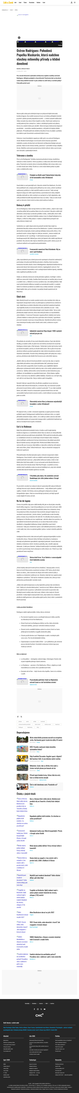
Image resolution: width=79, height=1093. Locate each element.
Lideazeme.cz (5, 10)
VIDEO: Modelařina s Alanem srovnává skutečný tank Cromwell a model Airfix (45, 938)
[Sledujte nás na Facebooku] (34, 1009)
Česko (25, 2)
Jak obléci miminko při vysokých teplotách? (38, 1049)
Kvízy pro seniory (7, 1046)
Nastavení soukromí (15, 1089)
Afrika (16, 10)
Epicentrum (5, 1040)
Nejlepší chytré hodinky (34, 1070)
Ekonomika (58, 1060)
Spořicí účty (57, 1066)
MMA (4, 1064)
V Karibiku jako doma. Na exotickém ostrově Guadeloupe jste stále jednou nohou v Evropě (44, 476)
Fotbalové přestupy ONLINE (20, 1030)
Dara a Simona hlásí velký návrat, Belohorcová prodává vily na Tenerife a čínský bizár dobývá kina (45, 801)
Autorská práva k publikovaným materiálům (16, 1087)
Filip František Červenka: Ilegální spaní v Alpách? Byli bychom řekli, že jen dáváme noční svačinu (46, 757)
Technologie (32, 1060)
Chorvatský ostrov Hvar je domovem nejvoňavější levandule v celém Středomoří (46, 402)
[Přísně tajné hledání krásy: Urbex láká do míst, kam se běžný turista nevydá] (22, 777)
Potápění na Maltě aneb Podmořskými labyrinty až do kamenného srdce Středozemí (45, 176)
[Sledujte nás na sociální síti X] (41, 1009)
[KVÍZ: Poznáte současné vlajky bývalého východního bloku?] (22, 749)
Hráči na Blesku (23, 1027)
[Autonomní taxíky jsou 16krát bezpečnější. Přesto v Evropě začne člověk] (22, 836)
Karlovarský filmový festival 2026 (36, 1040)
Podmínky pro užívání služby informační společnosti (38, 1087)
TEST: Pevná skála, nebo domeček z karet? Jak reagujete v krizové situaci (45, 923)
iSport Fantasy (31, 1027)
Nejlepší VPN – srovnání (34, 1072)
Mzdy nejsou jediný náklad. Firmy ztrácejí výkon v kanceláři (46, 846)
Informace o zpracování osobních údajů (58, 1087)
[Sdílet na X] (21, 716)
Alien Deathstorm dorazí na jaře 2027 (42, 912)
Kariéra (52, 1003)
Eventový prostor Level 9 (33, 1030)
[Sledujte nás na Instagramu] (38, 1009)
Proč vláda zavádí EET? (60, 1044)
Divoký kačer (58, 1051)
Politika (57, 1036)
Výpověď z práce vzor (59, 1049)
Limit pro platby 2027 (59, 1068)
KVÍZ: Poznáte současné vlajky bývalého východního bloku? (43, 748)
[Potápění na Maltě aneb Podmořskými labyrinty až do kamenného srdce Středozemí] (22, 177)
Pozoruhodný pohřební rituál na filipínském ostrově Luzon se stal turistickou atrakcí (44, 681)
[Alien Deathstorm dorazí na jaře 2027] (22, 914)
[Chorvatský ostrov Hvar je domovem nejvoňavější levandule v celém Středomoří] (22, 403)
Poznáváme (31, 2)
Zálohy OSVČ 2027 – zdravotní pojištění (63, 1075)
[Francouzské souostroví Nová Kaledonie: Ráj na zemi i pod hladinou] (22, 251)
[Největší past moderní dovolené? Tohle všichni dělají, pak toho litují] (22, 880)
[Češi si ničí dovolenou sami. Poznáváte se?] (22, 786)
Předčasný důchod (59, 1064)
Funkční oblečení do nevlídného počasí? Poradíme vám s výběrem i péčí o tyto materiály (45, 955)
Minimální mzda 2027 (59, 1072)
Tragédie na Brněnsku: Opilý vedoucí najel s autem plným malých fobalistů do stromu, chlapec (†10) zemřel (44, 892)
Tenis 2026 (5, 1070)
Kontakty (27, 1003)
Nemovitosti (52, 1027)
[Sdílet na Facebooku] (18, 716)
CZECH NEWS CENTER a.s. (45, 1083)
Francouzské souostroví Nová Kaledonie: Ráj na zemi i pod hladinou (45, 250)
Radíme (38, 2)
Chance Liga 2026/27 (45, 1030)
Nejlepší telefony (33, 1066)
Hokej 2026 (5, 1068)
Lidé (15, 2)
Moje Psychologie (7, 1027)
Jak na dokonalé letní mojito (35, 1052)
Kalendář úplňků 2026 (8, 1049)
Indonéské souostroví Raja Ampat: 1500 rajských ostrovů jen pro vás (46, 332)
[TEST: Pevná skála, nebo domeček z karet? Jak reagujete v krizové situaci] (22, 927)
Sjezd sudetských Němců (60, 1042)
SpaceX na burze (33, 1064)
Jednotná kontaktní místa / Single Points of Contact (41, 1089)
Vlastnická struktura (25, 1089)
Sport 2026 (6, 1060)
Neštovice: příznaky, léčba (9, 1042)
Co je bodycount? (7, 1051)
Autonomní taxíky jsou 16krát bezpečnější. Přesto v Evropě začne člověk (46, 832)
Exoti (44, 2)
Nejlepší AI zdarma (33, 1068)
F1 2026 (5, 1072)
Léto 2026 (32, 1036)
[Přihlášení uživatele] (71, 2)
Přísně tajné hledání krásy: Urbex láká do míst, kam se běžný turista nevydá (45, 776)
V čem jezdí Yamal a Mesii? (9, 1044)
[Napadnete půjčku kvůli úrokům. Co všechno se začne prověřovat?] (22, 821)
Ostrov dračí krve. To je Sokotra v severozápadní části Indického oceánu (45, 558)
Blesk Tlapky (15, 1027)
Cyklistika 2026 (6, 1077)
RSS (47, 1003)
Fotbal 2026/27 (6, 1066)
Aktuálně (5, 1036)
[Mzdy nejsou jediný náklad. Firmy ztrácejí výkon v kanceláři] (22, 849)
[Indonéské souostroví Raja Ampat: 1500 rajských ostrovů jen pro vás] (22, 333)
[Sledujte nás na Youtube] (44, 1009)
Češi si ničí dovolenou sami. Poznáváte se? (43, 784)
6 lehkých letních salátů (34, 1054)
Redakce (34, 1003)
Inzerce (41, 1003)
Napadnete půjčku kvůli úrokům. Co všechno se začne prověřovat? (45, 817)
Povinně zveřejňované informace (61, 1089)
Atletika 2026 (6, 1075)
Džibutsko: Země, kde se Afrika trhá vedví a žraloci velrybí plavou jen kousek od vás (44, 766)
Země (20, 2)
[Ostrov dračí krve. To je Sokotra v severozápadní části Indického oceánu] (22, 559)
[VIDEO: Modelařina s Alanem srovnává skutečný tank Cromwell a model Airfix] (22, 943)
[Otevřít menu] (74, 2)
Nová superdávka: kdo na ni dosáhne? (63, 1040)
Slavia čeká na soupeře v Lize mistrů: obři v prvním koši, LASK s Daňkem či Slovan (44, 859)
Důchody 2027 (58, 1070)
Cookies (69, 1087)
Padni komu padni (59, 1046)
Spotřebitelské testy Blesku (42, 1027)
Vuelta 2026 (54, 1030)
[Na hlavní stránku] (8, 2)
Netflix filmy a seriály (33, 1075)
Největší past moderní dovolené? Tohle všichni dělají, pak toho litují (45, 876)
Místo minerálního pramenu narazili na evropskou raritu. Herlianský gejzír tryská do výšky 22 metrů (46, 738)
